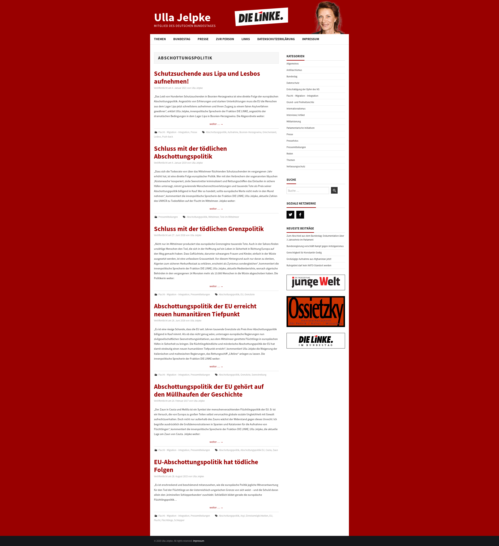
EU (242, 294)
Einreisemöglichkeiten (257, 515)
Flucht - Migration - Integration (173, 132)
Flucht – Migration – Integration (302, 95)
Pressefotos (292, 140)
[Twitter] (290, 215)
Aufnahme (233, 132)
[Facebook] (300, 215)
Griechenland (269, 132)
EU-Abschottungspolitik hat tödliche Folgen (206, 466)
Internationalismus (296, 108)
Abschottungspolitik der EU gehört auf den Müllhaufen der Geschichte (209, 390)
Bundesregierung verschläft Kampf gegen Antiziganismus (315, 246)
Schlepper (179, 520)
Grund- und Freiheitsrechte (300, 102)
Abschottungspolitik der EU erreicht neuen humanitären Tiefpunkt (205, 310)
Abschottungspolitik (216, 132)
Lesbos (157, 136)
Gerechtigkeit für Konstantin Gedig (304, 252)
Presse (203, 39)
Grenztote (250, 294)
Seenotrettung (259, 374)
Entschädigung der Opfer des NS (303, 89)
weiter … (216, 124)
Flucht (157, 520)
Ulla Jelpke (182, 17)
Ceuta (269, 450)
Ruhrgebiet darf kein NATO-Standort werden (309, 265)
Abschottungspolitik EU (253, 450)
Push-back (167, 136)
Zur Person (225, 39)
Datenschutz (293, 82)
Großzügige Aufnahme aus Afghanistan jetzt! (309, 259)
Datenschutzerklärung (276, 39)
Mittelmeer (213, 216)
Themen (160, 39)
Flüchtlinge (167, 520)
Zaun (275, 450)
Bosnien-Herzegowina (250, 132)
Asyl (243, 515)
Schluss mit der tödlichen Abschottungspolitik (190, 152)
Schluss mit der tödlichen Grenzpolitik (209, 229)
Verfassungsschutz (296, 166)
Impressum (310, 39)
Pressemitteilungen (168, 216)
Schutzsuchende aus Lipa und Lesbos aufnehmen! (207, 77)
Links (246, 39)
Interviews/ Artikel (296, 115)
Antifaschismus (294, 70)
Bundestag (181, 39)
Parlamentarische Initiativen (301, 127)
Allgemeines (293, 63)
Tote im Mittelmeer (229, 216)
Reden (290, 153)
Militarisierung (294, 121)
